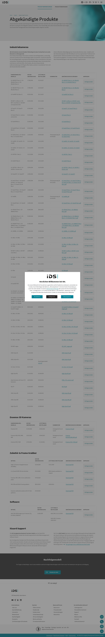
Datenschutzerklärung (52, 289)
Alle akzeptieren (67, 296)
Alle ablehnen (37, 296)
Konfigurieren (52, 296)
